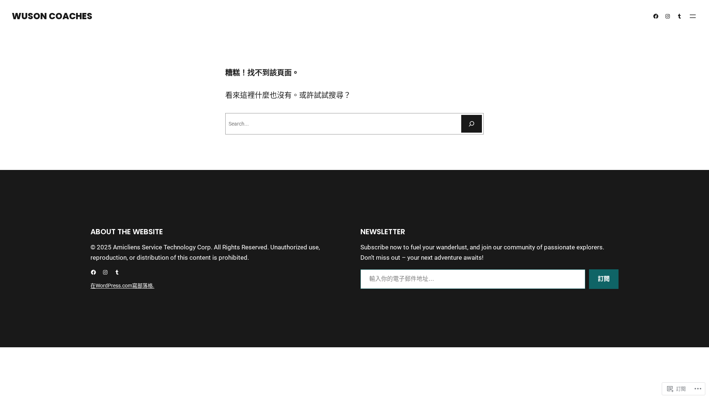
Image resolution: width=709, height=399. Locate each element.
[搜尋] (471, 124)
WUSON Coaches (52, 16)
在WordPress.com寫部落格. (122, 286)
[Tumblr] (679, 16)
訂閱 (604, 278)
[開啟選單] (692, 16)
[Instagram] (668, 16)
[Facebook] (656, 16)
